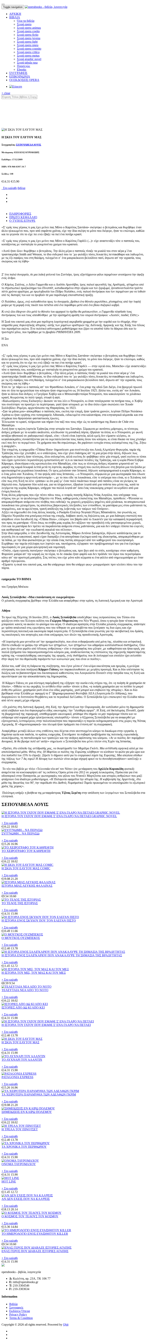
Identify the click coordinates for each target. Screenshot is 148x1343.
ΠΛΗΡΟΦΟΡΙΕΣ (20, 213)
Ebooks (21, 69)
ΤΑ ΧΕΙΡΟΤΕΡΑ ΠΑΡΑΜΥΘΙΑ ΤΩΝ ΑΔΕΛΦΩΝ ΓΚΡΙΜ (39, 1094)
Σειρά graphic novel (29, 59)
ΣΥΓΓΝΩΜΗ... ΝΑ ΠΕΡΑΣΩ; (21, 833)
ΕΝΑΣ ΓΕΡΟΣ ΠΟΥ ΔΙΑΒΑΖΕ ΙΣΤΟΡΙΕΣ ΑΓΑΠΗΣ (35, 1251)
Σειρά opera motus (28, 55)
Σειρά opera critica (28, 52)
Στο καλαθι (9, 188)
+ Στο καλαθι (10, 823)
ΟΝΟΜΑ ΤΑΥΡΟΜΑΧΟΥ (19, 1164)
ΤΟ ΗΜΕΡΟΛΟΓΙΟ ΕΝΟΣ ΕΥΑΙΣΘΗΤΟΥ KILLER (35, 1233)
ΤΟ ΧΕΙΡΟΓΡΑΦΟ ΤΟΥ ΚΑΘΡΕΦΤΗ (26, 851)
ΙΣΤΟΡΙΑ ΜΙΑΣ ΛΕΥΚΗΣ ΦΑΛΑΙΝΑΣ (27, 885)
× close (6, 93)
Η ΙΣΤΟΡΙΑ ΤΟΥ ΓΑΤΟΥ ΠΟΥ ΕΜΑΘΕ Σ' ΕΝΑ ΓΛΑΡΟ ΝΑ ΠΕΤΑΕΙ (46, 1025)
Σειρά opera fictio (27, 34)
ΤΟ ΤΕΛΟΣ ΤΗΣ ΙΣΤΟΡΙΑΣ (20, 903)
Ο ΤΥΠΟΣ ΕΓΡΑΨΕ (22, 220)
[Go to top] (3, 4)
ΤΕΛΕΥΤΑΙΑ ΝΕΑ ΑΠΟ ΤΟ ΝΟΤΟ (25, 990)
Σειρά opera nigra (27, 45)
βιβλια (21, 188)
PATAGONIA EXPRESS (17, 1077)
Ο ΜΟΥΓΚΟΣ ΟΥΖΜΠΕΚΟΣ (21, 938)
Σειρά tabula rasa (27, 62)
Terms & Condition (21, 1318)
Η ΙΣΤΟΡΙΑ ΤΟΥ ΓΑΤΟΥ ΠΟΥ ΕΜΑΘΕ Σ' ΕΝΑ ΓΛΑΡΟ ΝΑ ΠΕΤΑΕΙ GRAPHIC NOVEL (59, 816)
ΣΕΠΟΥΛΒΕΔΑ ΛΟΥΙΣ (28, 144)
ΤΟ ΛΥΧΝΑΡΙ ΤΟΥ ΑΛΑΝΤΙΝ (22, 1059)
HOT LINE (9, 1181)
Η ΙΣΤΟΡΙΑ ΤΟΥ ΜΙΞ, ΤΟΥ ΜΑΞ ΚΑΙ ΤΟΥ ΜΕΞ (34, 972)
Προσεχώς (23, 66)
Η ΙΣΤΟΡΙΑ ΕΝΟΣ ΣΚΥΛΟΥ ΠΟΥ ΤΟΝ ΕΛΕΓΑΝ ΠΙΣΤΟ (39, 920)
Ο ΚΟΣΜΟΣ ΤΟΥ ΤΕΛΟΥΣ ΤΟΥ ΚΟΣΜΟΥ (30, 1216)
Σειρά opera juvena (28, 38)
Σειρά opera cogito (28, 31)
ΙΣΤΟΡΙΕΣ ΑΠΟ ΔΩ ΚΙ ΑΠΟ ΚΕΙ (23, 1007)
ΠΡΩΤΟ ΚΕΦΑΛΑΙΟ (23, 217)
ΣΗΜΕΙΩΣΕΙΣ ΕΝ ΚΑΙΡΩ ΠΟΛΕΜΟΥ (27, 1112)
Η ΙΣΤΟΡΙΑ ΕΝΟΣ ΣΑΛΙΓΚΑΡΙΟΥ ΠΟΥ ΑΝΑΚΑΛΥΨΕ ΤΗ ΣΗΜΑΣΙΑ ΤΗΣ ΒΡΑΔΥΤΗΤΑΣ (62, 955)
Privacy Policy (18, 1314)
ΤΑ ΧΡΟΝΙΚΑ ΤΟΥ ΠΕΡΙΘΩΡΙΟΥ (24, 1146)
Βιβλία (13, 1304)
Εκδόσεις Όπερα (19, 1311)
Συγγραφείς (16, 1307)
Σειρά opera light (27, 41)
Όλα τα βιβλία (25, 20)
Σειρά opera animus (29, 27)
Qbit (65, 1324)
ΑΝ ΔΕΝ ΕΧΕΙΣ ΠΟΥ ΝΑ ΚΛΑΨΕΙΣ (26, 1199)
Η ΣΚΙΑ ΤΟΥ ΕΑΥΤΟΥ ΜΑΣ (20, 1042)
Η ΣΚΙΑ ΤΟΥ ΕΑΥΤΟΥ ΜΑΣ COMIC (26, 868)
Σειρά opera (24, 24)
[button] (14, 17)
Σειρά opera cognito (29, 48)
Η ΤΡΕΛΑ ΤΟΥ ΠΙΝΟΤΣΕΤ (20, 1129)
